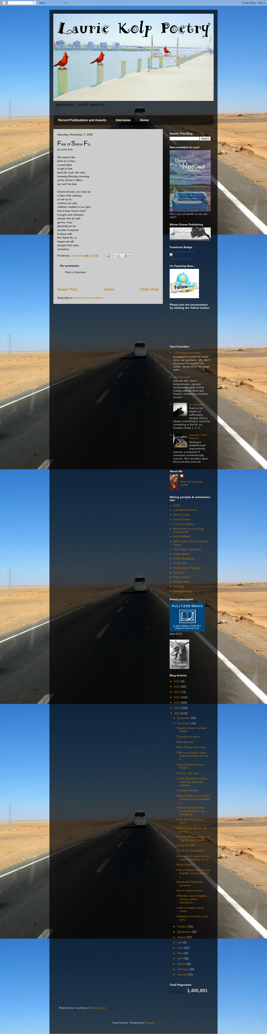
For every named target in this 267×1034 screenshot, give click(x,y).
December (184, 718)
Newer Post (67, 289)
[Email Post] (107, 255)
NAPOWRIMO (182, 536)
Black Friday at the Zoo (191, 747)
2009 (177, 713)
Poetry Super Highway (187, 567)
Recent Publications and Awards (82, 120)
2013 (177, 692)
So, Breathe (196, 404)
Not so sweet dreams (190, 890)
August (182, 937)
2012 (177, 697)
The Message (181, 377)
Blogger (149, 1022)
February (183, 969)
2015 (177, 681)
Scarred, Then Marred (198, 436)
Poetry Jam (180, 563)
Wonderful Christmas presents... (189, 883)
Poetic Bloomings (183, 558)
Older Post (149, 289)
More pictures (185, 741)
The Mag (178, 586)
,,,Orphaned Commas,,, (187, 352)
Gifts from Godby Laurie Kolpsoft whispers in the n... (193, 756)
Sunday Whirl (181, 581)
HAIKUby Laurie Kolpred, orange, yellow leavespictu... (192, 899)
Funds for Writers (184, 524)
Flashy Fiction (181, 519)
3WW (176, 505)
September (184, 931)
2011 (177, 702)
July (180, 942)
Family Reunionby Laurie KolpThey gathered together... (192, 782)
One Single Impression (187, 549)
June (180, 947)
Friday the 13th (186, 845)
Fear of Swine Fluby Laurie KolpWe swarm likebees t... (193, 873)
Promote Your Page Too (181, 259)
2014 (177, 686)
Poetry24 (178, 572)
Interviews (123, 120)
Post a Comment (75, 272)
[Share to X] (122, 256)
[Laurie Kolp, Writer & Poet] (171, 255)
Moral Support (185, 864)
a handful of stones (185, 510)
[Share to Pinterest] (130, 256)
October (182, 926)
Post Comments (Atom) (88, 297)
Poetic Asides (181, 553)
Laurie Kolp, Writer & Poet (182, 252)
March (181, 963)
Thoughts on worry (188, 736)
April (180, 958)
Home (144, 120)
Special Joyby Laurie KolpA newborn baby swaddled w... (193, 799)
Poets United (181, 577)
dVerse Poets (181, 514)
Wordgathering (182, 591)
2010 (177, 707)
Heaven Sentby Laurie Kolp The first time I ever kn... (193, 838)
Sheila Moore (98, 1007)
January (182, 974)
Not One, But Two (187, 773)
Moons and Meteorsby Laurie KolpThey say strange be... (191, 811)
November (184, 723)
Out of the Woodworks (190, 850)
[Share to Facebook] (126, 256)
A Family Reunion (187, 790)
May (180, 953)
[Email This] (115, 256)
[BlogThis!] (119, 256)
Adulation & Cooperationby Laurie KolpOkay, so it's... (194, 857)
